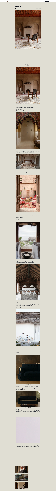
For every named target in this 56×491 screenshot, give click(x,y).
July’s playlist (28, 446)
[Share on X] (37, 8)
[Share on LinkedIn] (40, 8)
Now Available (24, 353)
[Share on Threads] (39, 8)
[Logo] (7, 1)
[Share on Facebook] (36, 8)
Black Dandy (38, 388)
